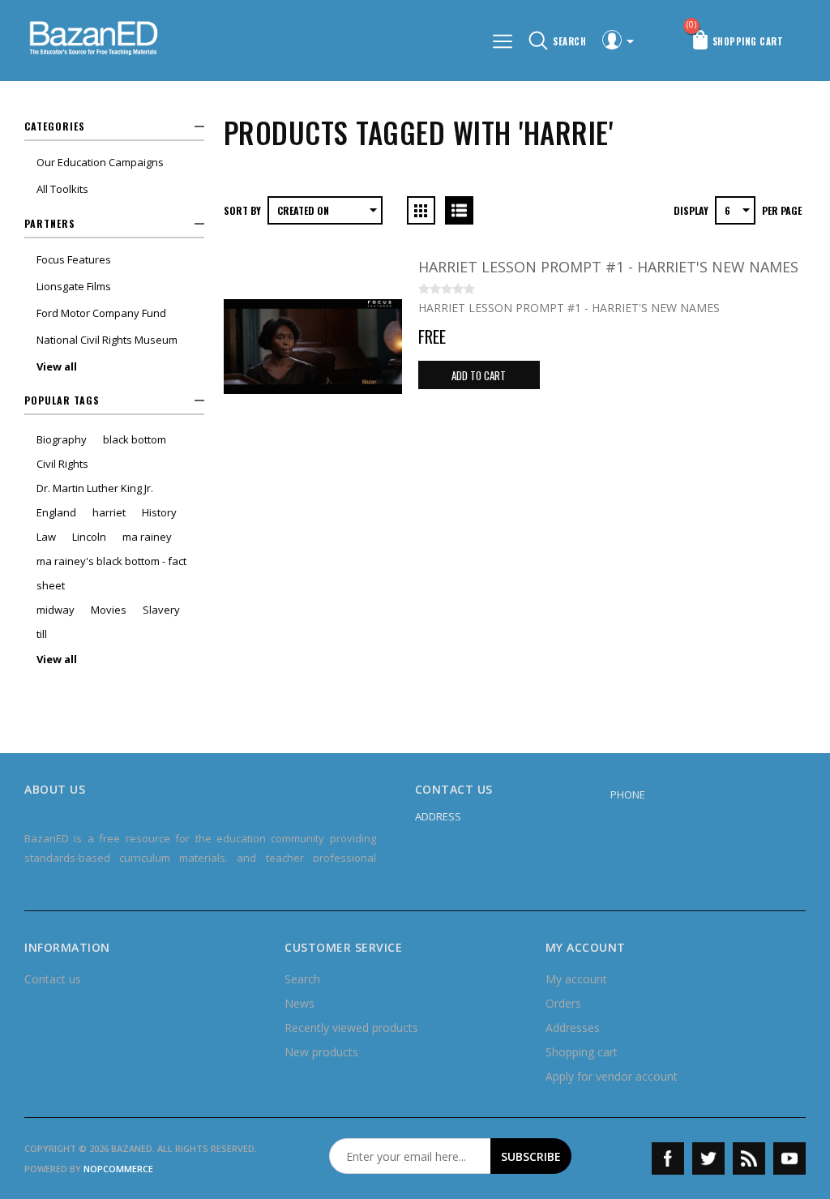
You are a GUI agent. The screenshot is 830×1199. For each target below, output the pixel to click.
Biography (61, 439)
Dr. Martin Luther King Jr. (94, 488)
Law (46, 536)
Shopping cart (581, 1052)
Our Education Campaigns (100, 162)
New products (321, 1052)
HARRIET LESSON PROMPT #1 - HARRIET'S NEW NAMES (608, 266)
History (159, 512)
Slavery (161, 609)
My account (576, 979)
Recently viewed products (351, 1027)
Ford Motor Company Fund (101, 313)
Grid (421, 210)
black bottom (134, 439)
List (459, 210)
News (299, 1003)
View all (56, 366)
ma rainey (147, 536)
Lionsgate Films (73, 286)
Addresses (572, 1027)
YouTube (789, 1158)
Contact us (52, 979)
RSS (749, 1158)
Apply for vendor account (611, 1076)
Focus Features (73, 259)
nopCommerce (118, 1169)
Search (302, 979)
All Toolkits (62, 189)
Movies (108, 609)
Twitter (708, 1158)
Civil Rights (62, 463)
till (41, 634)
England (56, 512)
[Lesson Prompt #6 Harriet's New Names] (313, 346)
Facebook (668, 1158)
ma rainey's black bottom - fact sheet (111, 573)
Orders (563, 1003)
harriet (109, 512)
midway (55, 609)
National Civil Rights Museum (107, 339)
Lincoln (89, 536)
